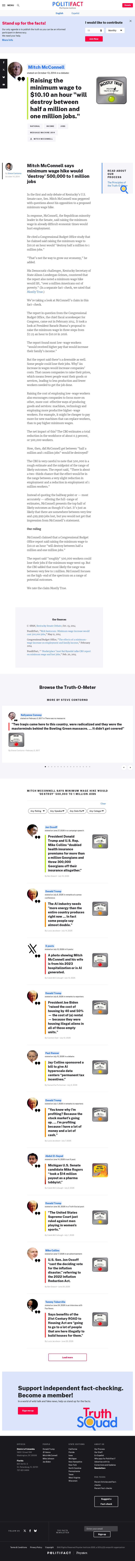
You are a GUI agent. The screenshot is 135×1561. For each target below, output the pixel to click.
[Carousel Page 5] (58, 766)
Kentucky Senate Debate (49, 625)
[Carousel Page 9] (70, 766)
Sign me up (28, 1410)
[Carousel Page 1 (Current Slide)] (45, 766)
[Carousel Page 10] (73, 766)
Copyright (49, 1547)
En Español (99, 1455)
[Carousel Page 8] (67, 766)
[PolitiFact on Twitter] (24, 1531)
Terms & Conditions (18, 1547)
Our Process (99, 1449)
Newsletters (99, 1468)
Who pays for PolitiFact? (104, 1458)
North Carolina (75, 1468)
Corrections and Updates (105, 1465)
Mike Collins (52, 1250)
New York (73, 1465)
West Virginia (74, 1477)
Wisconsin (73, 1481)
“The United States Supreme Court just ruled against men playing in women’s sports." (63, 1220)
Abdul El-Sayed (54, 1156)
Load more (67, 1357)
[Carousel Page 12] (80, 766)
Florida (71, 1452)
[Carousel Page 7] (64, 766)
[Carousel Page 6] (61, 766)
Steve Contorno (14, 173)
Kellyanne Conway (31, 715)
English (59, 13)
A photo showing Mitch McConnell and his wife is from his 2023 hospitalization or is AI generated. (65, 963)
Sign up (102, 1534)
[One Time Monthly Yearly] (115, 30)
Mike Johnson (48, 1458)
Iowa (71, 1455)
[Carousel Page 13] (83, 766)
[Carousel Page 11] (77, 766)
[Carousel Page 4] (54, 766)
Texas (71, 1474)
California (73, 1449)
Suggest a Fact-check (106, 1501)
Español (75, 13)
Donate (127, 5)
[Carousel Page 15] (89, 766)
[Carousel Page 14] (86, 766)
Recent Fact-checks (103, 1488)
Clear (103, 803)
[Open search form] (18, 5)
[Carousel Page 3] (51, 766)
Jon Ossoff (51, 827)
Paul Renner (52, 1053)
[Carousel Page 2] (48, 766)
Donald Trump (53, 891)
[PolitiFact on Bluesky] (35, 1531)
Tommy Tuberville (55, 1301)
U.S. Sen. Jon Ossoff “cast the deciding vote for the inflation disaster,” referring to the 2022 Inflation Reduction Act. (65, 1270)
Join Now (93, 39)
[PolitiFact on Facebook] (30, 1531)
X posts (49, 945)
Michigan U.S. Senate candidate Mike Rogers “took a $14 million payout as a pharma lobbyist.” (65, 1173)
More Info (7, 39)
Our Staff (98, 1452)
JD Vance (46, 1452)
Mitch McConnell (46, 67)
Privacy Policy (36, 1547)
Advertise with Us (102, 1462)
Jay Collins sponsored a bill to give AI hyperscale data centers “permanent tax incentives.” (66, 1070)
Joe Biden (47, 1462)
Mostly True (35, 292)
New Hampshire (75, 1462)
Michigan (73, 1458)
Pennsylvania (74, 1471)
